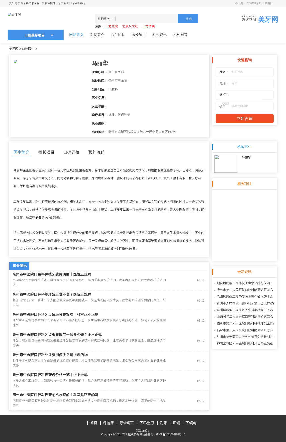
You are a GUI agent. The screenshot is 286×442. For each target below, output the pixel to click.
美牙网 (13, 48)
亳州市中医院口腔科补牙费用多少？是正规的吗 (50, 355)
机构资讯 (159, 35)
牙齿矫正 (127, 423)
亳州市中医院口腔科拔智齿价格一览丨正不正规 (50, 375)
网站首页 (76, 35)
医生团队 (118, 35)
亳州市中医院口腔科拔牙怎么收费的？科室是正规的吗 (55, 395)
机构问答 (180, 35)
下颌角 (191, 423)
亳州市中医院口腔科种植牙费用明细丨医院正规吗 (52, 274)
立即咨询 (245, 118)
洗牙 (163, 423)
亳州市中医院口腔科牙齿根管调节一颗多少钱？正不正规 (57, 334)
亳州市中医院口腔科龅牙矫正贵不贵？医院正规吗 (52, 294)
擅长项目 (139, 35)
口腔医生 (28, 48)
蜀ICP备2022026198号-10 (170, 434)
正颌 (176, 423)
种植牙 (108, 423)
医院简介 (97, 35)
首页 (93, 423)
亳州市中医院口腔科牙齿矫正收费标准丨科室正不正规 (55, 314)
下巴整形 (147, 423)
